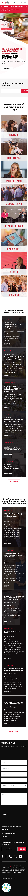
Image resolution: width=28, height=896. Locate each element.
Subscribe (22, 849)
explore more (14, 481)
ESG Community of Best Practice (11, 826)
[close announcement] (26, 8)
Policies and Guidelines (9, 833)
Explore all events (14, 732)
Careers (4, 837)
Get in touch (7, 69)
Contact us (5, 830)
